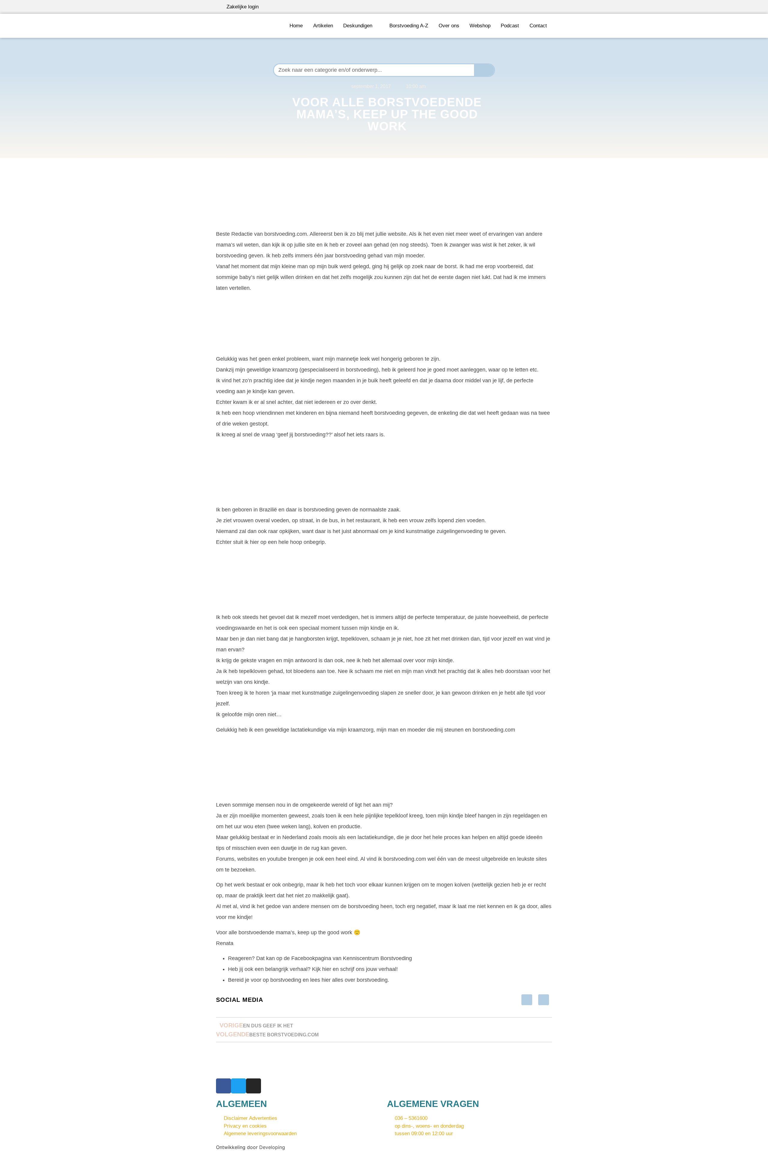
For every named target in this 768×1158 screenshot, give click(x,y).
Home (296, 26)
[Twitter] (238, 1085)
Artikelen (323, 26)
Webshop (480, 26)
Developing (272, 1147)
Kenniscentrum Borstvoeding (377, 958)
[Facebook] (223, 1085)
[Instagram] (253, 1085)
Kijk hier (321, 969)
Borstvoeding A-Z (408, 26)
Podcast (510, 26)
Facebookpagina (311, 958)
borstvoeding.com (404, 859)
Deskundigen (357, 26)
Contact (538, 26)
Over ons (449, 26)
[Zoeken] (484, 70)
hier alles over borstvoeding (355, 980)
